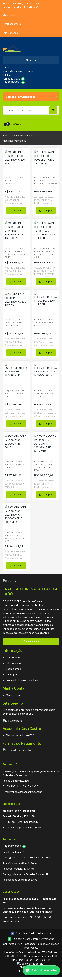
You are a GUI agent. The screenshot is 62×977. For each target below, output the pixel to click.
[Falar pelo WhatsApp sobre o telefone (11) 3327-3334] (23, 82)
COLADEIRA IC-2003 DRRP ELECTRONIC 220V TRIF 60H (14, 322)
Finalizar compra (12, 23)
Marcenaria (26, 135)
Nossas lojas (13, 657)
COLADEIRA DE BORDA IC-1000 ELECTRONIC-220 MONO (15, 180)
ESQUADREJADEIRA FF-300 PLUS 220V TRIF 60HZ (45, 322)
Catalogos (11, 674)
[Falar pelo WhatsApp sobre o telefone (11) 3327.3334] (24, 846)
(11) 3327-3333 (11, 78)
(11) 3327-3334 (11, 82)
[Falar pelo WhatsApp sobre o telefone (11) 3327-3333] (23, 79)
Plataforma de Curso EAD (20, 735)
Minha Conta (13, 695)
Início (5, 135)
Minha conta (9, 15)
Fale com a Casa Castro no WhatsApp (33, 938)
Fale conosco (13, 663)
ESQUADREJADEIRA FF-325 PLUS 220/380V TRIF (15, 393)
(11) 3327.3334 (12, 846)
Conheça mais (31, 641)
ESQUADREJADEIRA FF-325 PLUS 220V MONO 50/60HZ (45, 393)
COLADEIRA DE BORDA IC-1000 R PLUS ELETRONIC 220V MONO (45, 180)
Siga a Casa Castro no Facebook (31, 933)
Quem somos (13, 668)
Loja (14, 135)
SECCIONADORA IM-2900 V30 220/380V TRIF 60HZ (14, 464)
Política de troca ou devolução (22, 680)
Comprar (18, 210)
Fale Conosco (10, 32)
